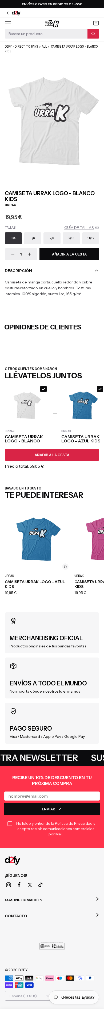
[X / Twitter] (30, 885)
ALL (44, 46)
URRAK (10, 205)
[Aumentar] (29, 254)
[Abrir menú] (8, 23)
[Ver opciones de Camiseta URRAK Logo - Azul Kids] (65, 566)
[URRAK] (52, 23)
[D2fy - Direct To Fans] (52, 860)
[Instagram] (8, 885)
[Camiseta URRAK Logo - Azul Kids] (38, 539)
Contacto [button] (16, 916)
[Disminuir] (12, 254)
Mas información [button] (23, 900)
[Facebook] (19, 885)
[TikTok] (40, 885)
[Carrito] (96, 23)
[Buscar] (93, 34)
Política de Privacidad (74, 823)
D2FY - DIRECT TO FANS (21, 46)
